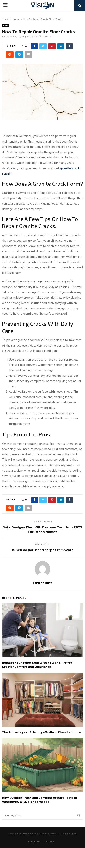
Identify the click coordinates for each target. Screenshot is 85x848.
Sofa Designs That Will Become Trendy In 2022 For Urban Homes (42, 529)
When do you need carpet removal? (42, 550)
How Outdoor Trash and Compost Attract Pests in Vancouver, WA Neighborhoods (39, 799)
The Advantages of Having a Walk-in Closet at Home (41, 732)
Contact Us (34, 841)
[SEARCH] (79, 816)
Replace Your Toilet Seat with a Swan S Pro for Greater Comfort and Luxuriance (37, 664)
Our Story (49, 841)
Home (5, 25)
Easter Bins (11, 37)
